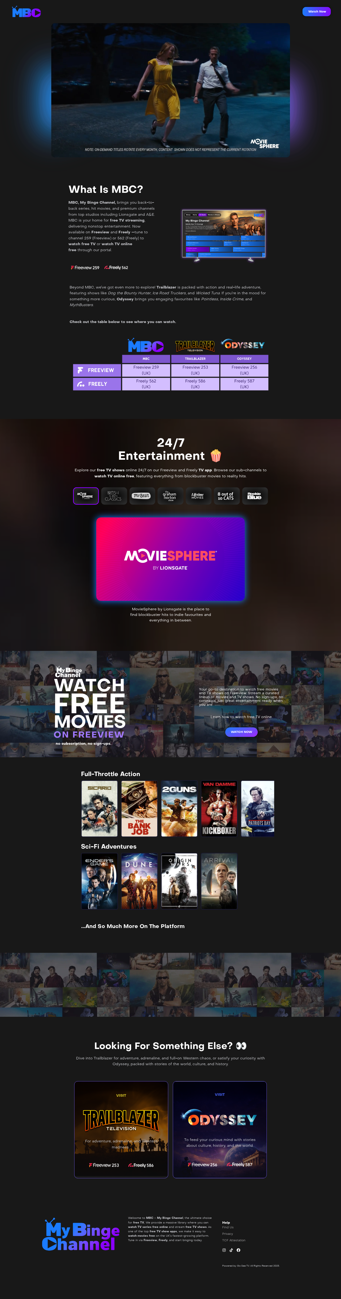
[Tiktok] (231, 1250)
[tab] (86, 495)
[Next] (266, 808)
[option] (99, 808)
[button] (316, 11)
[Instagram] (224, 1250)
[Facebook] (238, 1250)
